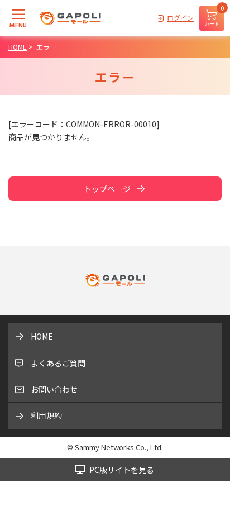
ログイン (180, 17)
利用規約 (46, 415)
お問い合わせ (54, 389)
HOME (42, 336)
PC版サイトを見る (121, 469)
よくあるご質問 (58, 363)
